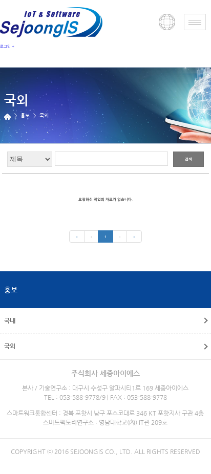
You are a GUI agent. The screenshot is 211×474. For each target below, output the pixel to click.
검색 (188, 159)
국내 (9, 320)
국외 (9, 346)
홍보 (10, 290)
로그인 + (7, 46)
